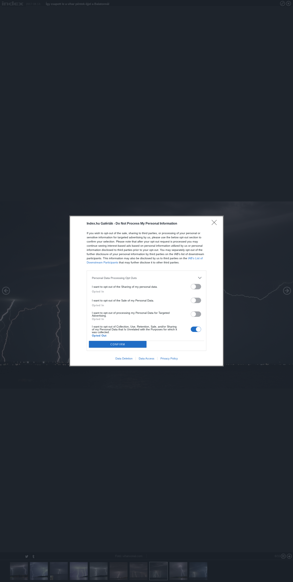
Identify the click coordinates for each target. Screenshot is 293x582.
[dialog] (146, 291)
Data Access (146, 358)
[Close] (215, 224)
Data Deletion (124, 358)
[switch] (196, 286)
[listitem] (146, 278)
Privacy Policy (169, 358)
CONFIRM (117, 344)
